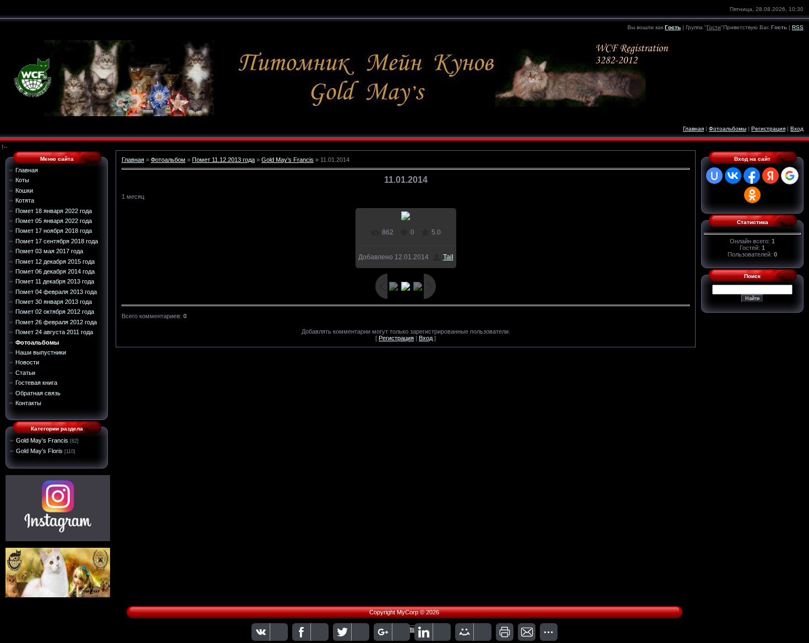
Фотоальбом (168, 159)
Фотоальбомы (727, 129)
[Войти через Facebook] (752, 175)
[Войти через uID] (714, 175)
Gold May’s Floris (39, 451)
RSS (797, 27)
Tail (448, 257)
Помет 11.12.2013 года (223, 159)
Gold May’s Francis (42, 440)
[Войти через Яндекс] (770, 175)
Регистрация (768, 129)
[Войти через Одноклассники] (752, 195)
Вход (796, 129)
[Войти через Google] (790, 175)
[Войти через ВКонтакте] (733, 175)
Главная (693, 129)
